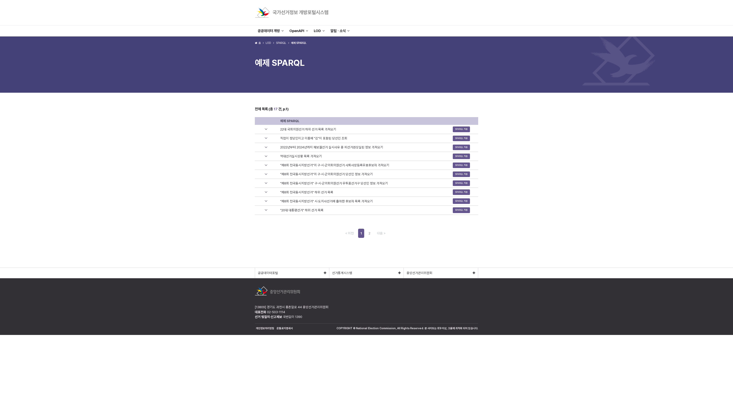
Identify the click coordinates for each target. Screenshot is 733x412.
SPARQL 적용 (461, 129)
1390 (298, 317)
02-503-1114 (276, 312)
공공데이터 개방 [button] (269, 31)
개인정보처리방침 (265, 328)
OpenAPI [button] (297, 31)
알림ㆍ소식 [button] (338, 31)
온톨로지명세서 (285, 328)
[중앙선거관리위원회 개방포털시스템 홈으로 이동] (292, 17)
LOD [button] (318, 31)
